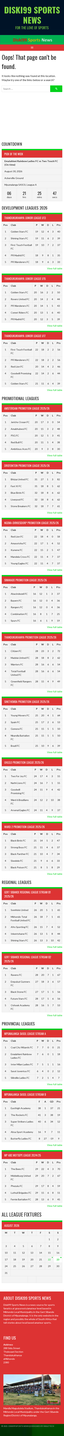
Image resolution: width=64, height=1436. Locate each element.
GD (52, 1101)
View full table (54, 268)
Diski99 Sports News (32, 15)
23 (57, 1259)
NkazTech (49, 1426)
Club (13, 224)
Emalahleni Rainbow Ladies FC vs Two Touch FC (31, 161)
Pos (5, 224)
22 (49, 1259)
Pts (59, 224)
